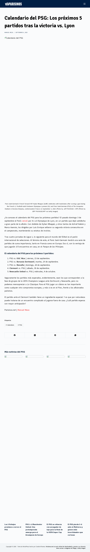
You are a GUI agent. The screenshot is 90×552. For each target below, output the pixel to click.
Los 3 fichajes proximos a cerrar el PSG (12, 527)
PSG (20, 325)
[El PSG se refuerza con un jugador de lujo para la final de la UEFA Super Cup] (55, 438)
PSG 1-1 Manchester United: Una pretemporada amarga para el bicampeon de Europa (34, 529)
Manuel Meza (23, 310)
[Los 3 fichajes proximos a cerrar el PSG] (13, 438)
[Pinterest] (55, 335)
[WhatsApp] (75, 335)
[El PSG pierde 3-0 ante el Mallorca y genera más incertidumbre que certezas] (77, 438)
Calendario (10, 325)
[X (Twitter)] (35, 335)
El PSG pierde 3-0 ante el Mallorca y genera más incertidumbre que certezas (75, 529)
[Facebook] (15, 335)
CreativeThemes (40, 546)
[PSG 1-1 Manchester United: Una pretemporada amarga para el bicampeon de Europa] (34, 438)
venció (25, 221)
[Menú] (85, 4)
